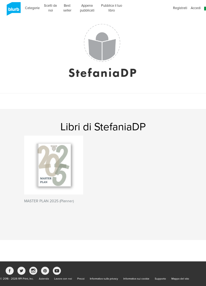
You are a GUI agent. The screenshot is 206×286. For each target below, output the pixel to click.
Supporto (160, 278)
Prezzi (80, 278)
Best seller (67, 8)
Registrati (180, 8)
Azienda (44, 278)
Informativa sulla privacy (104, 278)
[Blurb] (12, 10)
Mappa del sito (180, 278)
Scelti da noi (50, 8)
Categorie (32, 8)
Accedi (196, 8)
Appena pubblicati (87, 8)
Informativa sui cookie (136, 278)
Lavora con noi (63, 278)
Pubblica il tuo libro (111, 8)
